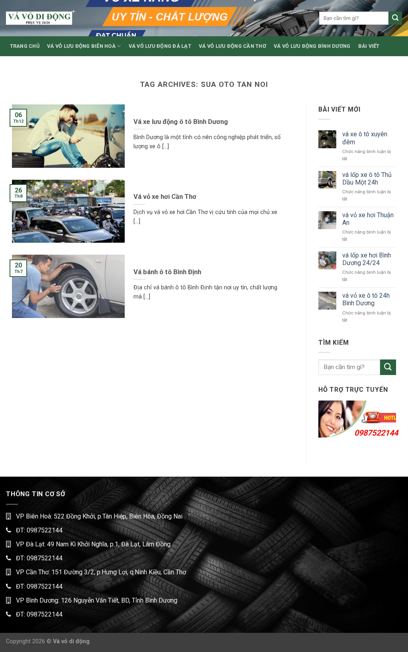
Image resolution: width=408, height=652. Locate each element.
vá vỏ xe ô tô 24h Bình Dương (366, 299)
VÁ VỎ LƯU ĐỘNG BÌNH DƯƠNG (312, 46)
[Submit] (395, 18)
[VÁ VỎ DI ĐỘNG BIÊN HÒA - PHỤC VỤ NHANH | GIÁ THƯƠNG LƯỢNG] (39, 18)
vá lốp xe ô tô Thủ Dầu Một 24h (367, 178)
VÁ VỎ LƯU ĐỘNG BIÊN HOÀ (81, 46)
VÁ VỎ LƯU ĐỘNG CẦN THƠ (232, 46)
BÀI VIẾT (369, 46)
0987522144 (376, 433)
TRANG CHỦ (24, 46)
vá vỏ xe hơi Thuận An (368, 218)
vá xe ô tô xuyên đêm (364, 137)
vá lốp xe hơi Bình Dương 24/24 (366, 259)
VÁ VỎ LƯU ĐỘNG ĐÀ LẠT (160, 46)
